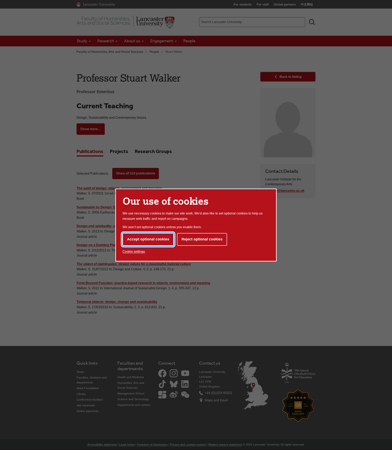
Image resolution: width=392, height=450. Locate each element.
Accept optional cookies (148, 239)
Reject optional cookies (202, 239)
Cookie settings (133, 251)
